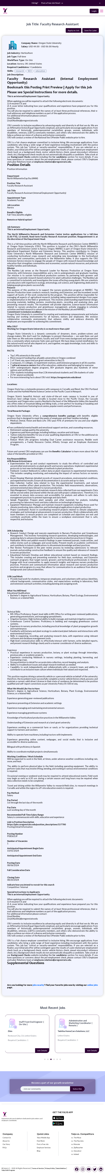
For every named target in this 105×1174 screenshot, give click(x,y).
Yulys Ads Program (8, 1170)
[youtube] (88, 1169)
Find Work (41, 1141)
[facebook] (76, 1169)
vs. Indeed (75, 1154)
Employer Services (44, 1148)
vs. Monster (75, 1144)
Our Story (6, 1144)
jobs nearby (38, 985)
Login (94, 11)
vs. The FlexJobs (77, 1141)
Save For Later (90, 30)
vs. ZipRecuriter (77, 1148)
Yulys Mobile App (43, 1138)
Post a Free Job (43, 1144)
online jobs (92, 985)
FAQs (5, 1148)
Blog (38, 1151)
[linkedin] (100, 1169)
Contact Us (7, 1138)
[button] (44, 1059)
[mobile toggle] (102, 11)
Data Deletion (61, 1168)
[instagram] (82, 1169)
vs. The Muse (76, 1138)
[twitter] (94, 1169)
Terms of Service (38, 1168)
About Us (6, 1141)
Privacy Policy (50, 1168)
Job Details (42, 1050)
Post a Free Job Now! (51, 3)
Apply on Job (73, 30)
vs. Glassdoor (76, 1151)
